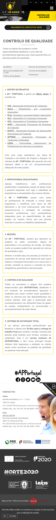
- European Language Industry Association (29, 115)
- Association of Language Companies (27, 118)
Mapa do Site (6, 501)
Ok (5, 516)
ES (41, 2)
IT (52, 2)
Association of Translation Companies (27, 121)
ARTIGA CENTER (9, 416)
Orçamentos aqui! (26, 27)
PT (31, 2)
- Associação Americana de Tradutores (27, 106)
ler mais (13, 516)
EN (36, 2)
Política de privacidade (20, 501)
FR (47, 2)
